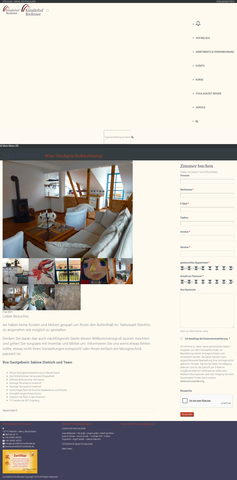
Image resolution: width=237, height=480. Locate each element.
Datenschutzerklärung (192, 381)
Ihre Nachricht (188, 289)
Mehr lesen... (68, 448)
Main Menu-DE (10, 145)
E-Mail (184, 203)
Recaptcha (186, 390)
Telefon (184, 217)
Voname (184, 175)
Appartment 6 (10, 410)
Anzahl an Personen (192, 276)
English (221, 1)
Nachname (187, 189)
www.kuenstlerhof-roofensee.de (19, 446)
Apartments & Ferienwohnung (215, 51)
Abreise (185, 247)
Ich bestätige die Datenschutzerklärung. (207, 338)
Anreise (185, 231)
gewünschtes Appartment (195, 262)
